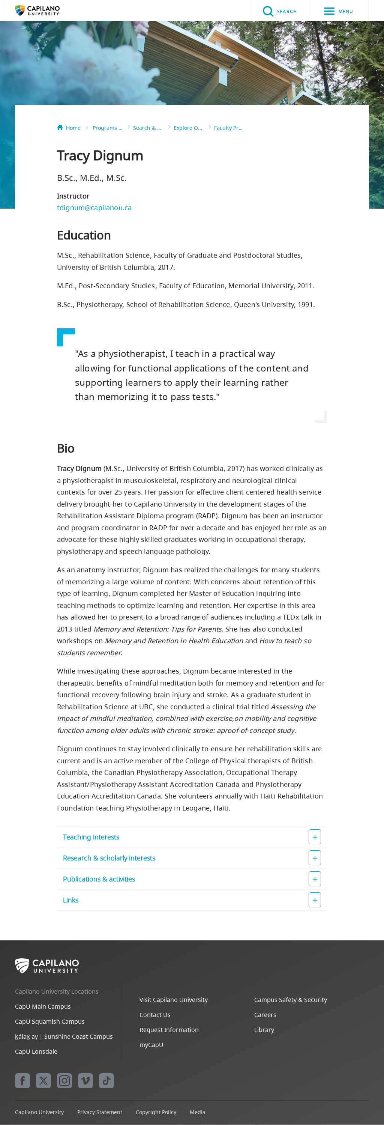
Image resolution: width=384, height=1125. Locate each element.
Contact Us (155, 1015)
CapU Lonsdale (36, 1051)
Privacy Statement (99, 1112)
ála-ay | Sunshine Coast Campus (64, 1036)
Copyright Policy (156, 1112)
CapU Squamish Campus (50, 1021)
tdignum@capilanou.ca (94, 207)
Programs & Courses (108, 127)
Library (264, 1030)
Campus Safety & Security (290, 1000)
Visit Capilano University (174, 1000)
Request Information (169, 1030)
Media (198, 1112)
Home (73, 127)
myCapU (152, 1045)
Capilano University (48, 10)
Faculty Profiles (229, 127)
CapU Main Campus (43, 1006)
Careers (265, 1015)
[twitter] (43, 1080)
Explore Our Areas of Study (189, 127)
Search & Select (148, 127)
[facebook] (22, 1080)
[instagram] (64, 1080)
